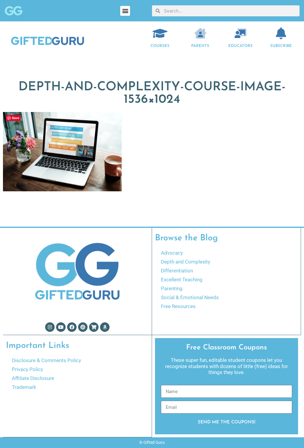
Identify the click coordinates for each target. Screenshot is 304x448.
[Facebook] (72, 327)
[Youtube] (61, 327)
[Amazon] (105, 327)
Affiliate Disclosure (33, 378)
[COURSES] (160, 33)
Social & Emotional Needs (190, 297)
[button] (125, 11)
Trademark (24, 387)
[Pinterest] (83, 327)
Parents (200, 46)
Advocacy (172, 253)
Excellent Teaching (181, 280)
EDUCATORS (240, 46)
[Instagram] (50, 327)
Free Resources (178, 306)
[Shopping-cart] (94, 327)
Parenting (172, 288)
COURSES (160, 46)
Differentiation (177, 271)
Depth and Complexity (185, 262)
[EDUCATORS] (240, 33)
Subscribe (281, 46)
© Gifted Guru (152, 442)
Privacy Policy (27, 369)
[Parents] (200, 33)
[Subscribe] (281, 33)
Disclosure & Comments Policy (46, 360)
